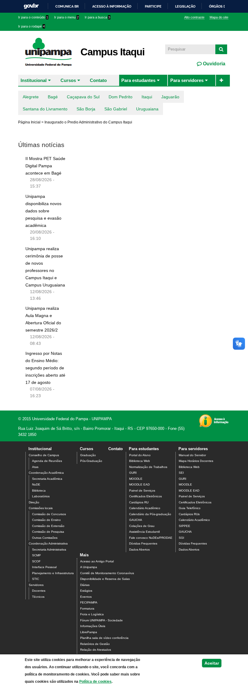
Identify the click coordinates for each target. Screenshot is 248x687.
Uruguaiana (147, 108)
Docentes (38, 590)
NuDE (36, 484)
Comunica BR (67, 6)
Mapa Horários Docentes (196, 461)
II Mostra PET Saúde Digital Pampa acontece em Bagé (45, 165)
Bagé (53, 96)
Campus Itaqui (112, 51)
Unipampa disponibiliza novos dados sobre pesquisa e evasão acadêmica (43, 211)
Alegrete (31, 96)
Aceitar (211, 663)
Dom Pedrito (120, 96)
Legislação (185, 6)
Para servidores (187, 80)
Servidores (36, 585)
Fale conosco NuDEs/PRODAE (150, 537)
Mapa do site (219, 17)
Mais (84, 555)
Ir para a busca (97, 17)
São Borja (86, 108)
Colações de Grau (142, 526)
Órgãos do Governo (227, 6)
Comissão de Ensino (46, 520)
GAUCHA (135, 520)
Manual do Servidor (192, 455)
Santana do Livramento (45, 108)
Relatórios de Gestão (95, 644)
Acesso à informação (111, 6)
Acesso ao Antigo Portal (97, 561)
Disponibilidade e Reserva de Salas (105, 579)
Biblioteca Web (139, 461)
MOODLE (135, 478)
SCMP (36, 555)
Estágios (86, 590)
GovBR (31, 6)
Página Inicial (29, 122)
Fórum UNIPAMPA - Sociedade (101, 620)
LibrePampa (88, 632)
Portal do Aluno (140, 455)
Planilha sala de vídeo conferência (104, 638)
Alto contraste (194, 17)
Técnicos (38, 596)
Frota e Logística (92, 614)
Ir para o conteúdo (33, 17)
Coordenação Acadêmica (46, 472)
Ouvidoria (213, 63)
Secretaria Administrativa (49, 549)
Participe (153, 6)
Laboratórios (41, 496)
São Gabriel (115, 108)
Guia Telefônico (190, 508)
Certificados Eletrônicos (145, 496)
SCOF (36, 561)
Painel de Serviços (142, 490)
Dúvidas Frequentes (143, 543)
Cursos (68, 80)
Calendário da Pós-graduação (150, 514)
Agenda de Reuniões (47, 461)
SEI (181, 472)
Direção (34, 502)
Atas (35, 467)
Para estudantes (138, 80)
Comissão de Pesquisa (48, 531)
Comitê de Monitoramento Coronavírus (107, 573)
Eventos (86, 596)
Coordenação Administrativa (48, 543)
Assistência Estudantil (144, 531)
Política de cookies (95, 681)
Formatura (87, 608)
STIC (35, 579)
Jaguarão (170, 96)
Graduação (88, 455)
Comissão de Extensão (48, 526)
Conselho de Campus (44, 455)
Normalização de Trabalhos (148, 467)
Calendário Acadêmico (144, 508)
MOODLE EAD (139, 484)
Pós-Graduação (91, 461)
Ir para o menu (66, 17)
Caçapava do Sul (83, 96)
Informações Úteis (92, 626)
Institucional (34, 80)
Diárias (85, 585)
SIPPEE (184, 526)
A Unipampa (88, 567)
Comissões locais (41, 508)
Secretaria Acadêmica (47, 478)
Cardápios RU (138, 502)
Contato (98, 80)
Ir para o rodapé (31, 26)
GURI (133, 472)
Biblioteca (39, 490)
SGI (181, 537)
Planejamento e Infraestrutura (53, 573)
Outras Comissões (44, 537)
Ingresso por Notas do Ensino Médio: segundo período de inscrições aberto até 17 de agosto (45, 368)
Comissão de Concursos (49, 514)
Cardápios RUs (189, 514)
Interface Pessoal (44, 567)
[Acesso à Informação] (213, 425)
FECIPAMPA (88, 602)
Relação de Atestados (95, 649)
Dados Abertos (139, 549)
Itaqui (147, 96)
